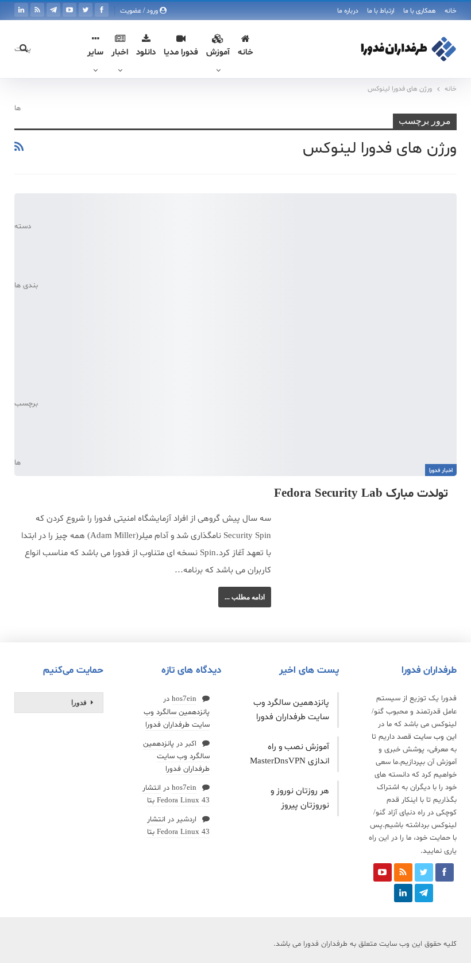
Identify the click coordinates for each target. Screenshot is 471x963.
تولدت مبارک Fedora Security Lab (361, 494)
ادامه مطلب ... (245, 597)
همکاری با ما (419, 10)
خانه (451, 10)
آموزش (218, 52)
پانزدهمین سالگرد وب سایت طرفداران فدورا (176, 756)
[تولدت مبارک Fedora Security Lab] (235, 334)
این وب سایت (435, 737)
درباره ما (347, 10)
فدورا (79, 703)
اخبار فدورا (441, 470)
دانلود (146, 52)
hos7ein (184, 699)
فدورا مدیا (181, 52)
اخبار (119, 52)
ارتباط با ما (381, 10)
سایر (95, 52)
